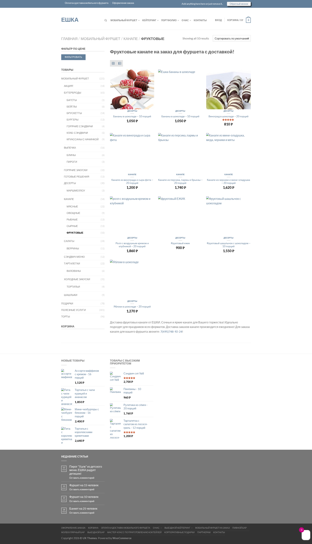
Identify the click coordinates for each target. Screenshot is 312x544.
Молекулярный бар (73, 532)
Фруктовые (75, 232)
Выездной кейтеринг (177, 528)
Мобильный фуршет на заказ (212, 528)
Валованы (74, 270)
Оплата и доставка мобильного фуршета (86, 2)
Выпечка (70, 147)
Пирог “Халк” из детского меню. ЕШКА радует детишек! (85, 470)
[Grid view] (113, 63)
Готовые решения (76, 176)
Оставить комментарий (81, 477)
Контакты (200, 20)
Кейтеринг (149, 20)
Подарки (67, 303)
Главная (69, 38)
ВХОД (218, 20)
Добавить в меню (150, 74)
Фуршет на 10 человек (83, 496)
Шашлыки (70, 294)
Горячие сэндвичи (80, 126)
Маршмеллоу (76, 190)
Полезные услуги (73, 309)
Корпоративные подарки (179, 532)
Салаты (69, 241)
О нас (185, 20)
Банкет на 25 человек (83, 508)
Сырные (72, 225)
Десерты (132, 111)
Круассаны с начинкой (83, 139)
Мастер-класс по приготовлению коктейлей (134, 532)
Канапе (131, 38)
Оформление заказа (123, 2)
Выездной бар (96, 532)
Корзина (93, 528)
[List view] (119, 63)
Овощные (73, 212)
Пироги (72, 161)
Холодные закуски (77, 279)
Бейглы (72, 106)
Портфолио (169, 20)
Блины (71, 155)
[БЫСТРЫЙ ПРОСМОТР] (132, 89)
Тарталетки (72, 263)
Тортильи (73, 286)
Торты (65, 316)
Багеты (72, 100)
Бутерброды (72, 92)
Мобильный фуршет (123, 20)
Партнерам (204, 532)
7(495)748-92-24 (171, 331)
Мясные (72, 206)
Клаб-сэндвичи (77, 132)
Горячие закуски (75, 170)
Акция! (68, 85)
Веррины (73, 248)
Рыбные (72, 219)
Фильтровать (73, 57)
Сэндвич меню (74, 256)
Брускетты (74, 113)
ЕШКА (70, 19)
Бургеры (72, 119)
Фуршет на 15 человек (83, 485)
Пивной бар (239, 528)
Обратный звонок (239, 3)
